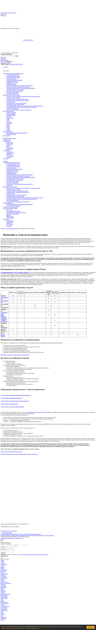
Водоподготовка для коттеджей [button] (12, 95)
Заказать (3, 553)
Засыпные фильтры (11, 78)
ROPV (8, 126)
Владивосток (4, 569)
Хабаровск (3, 617)
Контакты (6, 158)
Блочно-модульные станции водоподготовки (18, 87)
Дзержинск (3, 576)
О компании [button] (7, 150)
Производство (10, 153)
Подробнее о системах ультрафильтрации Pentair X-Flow (15, 354)
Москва (2, 590)
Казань (2, 580)
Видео (8, 146)
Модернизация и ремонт (13, 213)
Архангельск (4, 564)
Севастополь (4, 609)
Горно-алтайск (4, 574)
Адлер (2, 561)
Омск (2, 599)
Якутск (2, 619)
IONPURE (9, 123)
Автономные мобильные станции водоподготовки (20, 85)
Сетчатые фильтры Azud (13, 76)
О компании (10, 151)
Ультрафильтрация (11, 84)
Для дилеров (10, 147)
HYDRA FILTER (11, 115)
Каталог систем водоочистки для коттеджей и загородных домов (23, 96)
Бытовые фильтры (11, 134)
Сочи (2, 611)
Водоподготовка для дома (10, 186)
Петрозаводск (4, 602)
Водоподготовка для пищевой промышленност (11, 398)
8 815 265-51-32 (12, 12)
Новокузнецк (4, 595)
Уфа (2, 615)
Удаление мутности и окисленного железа (17, 99)
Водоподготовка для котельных (15, 91)
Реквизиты (9, 154)
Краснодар (3, 586)
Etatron (8, 130)
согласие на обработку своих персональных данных (35, 554)
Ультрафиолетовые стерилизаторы (15, 89)
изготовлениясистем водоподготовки (36, 412)
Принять (90, 627)
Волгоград (3, 571)
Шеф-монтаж (10, 216)
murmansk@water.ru (28, 40)
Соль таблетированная (12, 108)
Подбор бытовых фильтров (13, 205)
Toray (8, 120)
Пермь (2, 601)
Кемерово (3, 584)
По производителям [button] (9, 111)
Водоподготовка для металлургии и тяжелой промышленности (15, 401)
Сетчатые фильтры (15, 535)
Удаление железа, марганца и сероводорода (18, 100)
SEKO (8, 127)
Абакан (2, 560)
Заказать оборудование (6, 54)
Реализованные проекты (10, 138)
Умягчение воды (11, 101)
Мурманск (3, 15)
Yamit (8, 119)
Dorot (8, 124)
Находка (3, 592)
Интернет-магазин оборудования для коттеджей (19, 110)
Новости (9, 145)
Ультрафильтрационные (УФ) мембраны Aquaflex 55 (15, 272)
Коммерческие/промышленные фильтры (17, 133)
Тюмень (3, 614)
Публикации (10, 143)
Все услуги (9, 209)
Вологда (3, 572)
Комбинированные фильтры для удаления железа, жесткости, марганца (25, 105)
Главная (6, 67)
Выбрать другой (6, 62)
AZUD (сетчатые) (11, 114)
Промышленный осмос (12, 81)
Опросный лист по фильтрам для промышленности (20, 184)
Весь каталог (7, 135)
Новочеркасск (4, 598)
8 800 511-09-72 (4, 12)
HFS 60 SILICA (3, 335)
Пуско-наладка (10, 218)
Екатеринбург (4, 578)
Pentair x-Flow (10, 118)
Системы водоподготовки (12, 228)
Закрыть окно (4, 556)
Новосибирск (4, 596)
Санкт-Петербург (5, 606)
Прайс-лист (10, 149)
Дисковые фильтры (5, 535)
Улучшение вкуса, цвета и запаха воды (16, 103)
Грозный (3, 575)
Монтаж (9, 215)
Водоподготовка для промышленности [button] (14, 73)
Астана (2, 565)
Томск (2, 613)
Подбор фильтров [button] (8, 131)
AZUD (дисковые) (11, 112)
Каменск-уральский (6, 583)
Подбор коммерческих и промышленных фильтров (20, 204)
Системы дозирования (12, 93)
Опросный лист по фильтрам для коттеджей (18, 201)
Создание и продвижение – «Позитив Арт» (12, 538)
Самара (2, 605)
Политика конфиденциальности (9, 534)
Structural (9, 116)
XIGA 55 (3, 295)
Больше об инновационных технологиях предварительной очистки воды (19, 454)
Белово (2, 568)
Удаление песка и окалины (13, 97)
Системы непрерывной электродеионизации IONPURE (21, 88)
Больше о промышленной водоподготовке (11, 451)
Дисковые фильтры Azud (13, 74)
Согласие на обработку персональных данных (29, 534)
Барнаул (3, 567)
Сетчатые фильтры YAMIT (13, 77)
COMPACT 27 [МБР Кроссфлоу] (4, 320)
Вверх (2, 539)
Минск (2, 588)
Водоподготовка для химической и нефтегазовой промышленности (16, 395)
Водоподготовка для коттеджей (46, 535)
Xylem (8, 128)
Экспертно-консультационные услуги (16, 212)
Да (1, 62)
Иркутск (3, 579)
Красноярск (4, 587)
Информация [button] (7, 141)
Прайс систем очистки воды (11, 207)
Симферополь (4, 610)
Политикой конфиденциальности (32, 628)
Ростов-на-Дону (5, 603)
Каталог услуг (7, 139)
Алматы (3, 563)
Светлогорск (4, 607)
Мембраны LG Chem (12, 83)
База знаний (10, 142)
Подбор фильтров (8, 203)
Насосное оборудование (13, 92)
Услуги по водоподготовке (10, 208)
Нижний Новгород (5, 594)
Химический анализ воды (13, 211)
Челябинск (3, 618)
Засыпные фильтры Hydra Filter (15, 80)
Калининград (4, 582)
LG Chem (9, 122)
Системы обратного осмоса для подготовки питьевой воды (22, 107)
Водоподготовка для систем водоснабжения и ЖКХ (12, 406)
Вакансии (9, 157)
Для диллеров (10, 156)
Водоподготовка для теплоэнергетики (9, 403)
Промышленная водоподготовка (12, 162)
